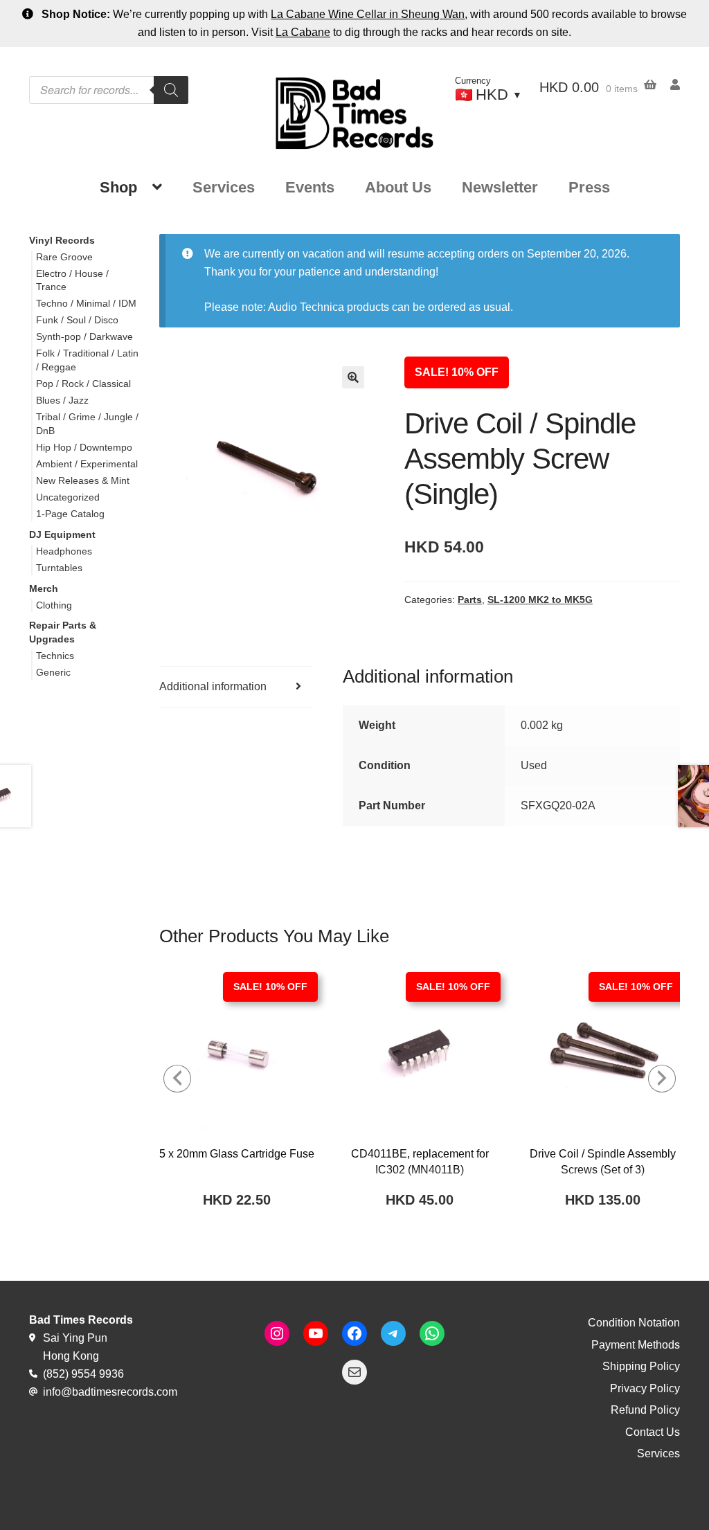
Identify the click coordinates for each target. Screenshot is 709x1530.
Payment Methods (635, 1345)
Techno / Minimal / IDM (86, 303)
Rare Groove (64, 256)
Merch (43, 588)
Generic (53, 672)
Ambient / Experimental (87, 463)
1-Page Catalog (70, 513)
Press (589, 187)
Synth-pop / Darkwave (84, 336)
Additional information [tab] (213, 686)
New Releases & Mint (82, 480)
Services (223, 187)
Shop (118, 187)
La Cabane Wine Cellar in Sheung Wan (368, 14)
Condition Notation (634, 1323)
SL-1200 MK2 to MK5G (540, 599)
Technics (55, 655)
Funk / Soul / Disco (77, 319)
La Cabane (303, 32)
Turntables (59, 567)
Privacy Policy (645, 1388)
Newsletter (500, 187)
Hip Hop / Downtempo (84, 447)
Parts (470, 599)
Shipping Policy (641, 1366)
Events (309, 187)
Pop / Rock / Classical (83, 383)
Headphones (64, 551)
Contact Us (652, 1432)
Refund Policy (645, 1410)
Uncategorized (68, 497)
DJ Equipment (62, 534)
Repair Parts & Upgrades (62, 632)
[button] (353, 377)
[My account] (668, 85)
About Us (398, 187)
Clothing (54, 605)
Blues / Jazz (62, 400)
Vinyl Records (62, 240)
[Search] (171, 90)
